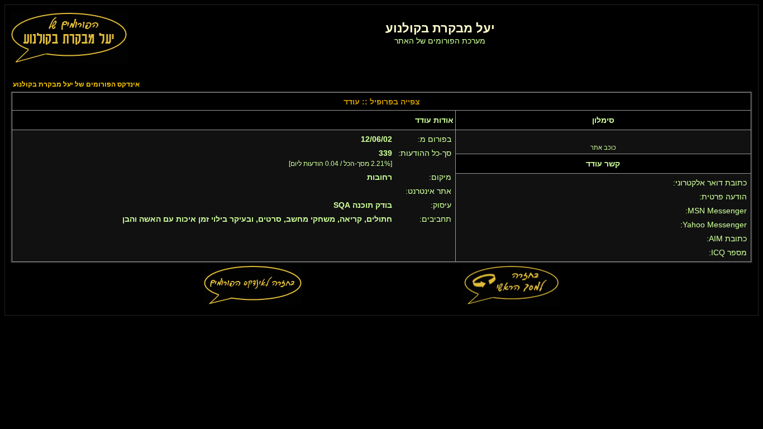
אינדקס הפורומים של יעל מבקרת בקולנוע (76, 84)
